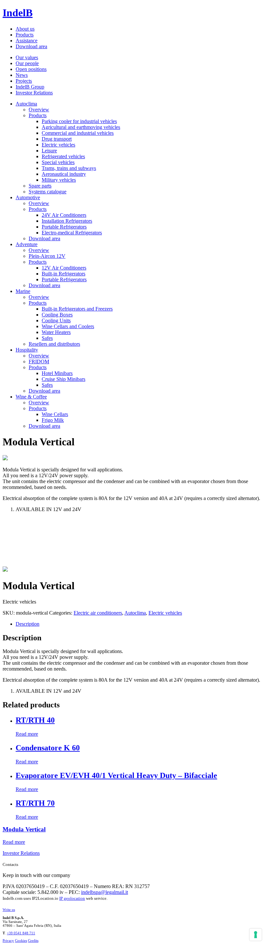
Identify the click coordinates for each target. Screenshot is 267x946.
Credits (33, 940)
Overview (39, 109)
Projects (24, 81)
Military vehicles (59, 180)
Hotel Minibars (57, 373)
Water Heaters (56, 332)
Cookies (21, 940)
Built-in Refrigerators (63, 273)
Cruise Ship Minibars (63, 379)
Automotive (28, 197)
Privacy (8, 940)
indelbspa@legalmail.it (104, 892)
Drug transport (57, 139)
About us (25, 29)
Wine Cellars (55, 414)
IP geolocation (72, 898)
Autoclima (26, 103)
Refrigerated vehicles (63, 156)
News (22, 75)
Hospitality (27, 350)
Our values (27, 57)
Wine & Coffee (31, 396)
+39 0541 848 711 (21, 933)
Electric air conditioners (98, 613)
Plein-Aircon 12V (47, 256)
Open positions (31, 69)
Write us (9, 909)
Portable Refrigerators (64, 227)
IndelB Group (30, 87)
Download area (31, 46)
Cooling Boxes (57, 314)
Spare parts (40, 185)
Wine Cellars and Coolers (68, 326)
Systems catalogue (47, 191)
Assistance (26, 40)
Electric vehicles (58, 144)
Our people (27, 63)
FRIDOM (39, 361)
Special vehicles (58, 162)
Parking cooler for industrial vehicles (79, 121)
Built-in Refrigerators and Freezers (77, 309)
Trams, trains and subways (69, 168)
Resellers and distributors (54, 344)
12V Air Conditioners (64, 268)
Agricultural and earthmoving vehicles (81, 127)
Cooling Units (56, 320)
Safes (47, 338)
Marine (23, 291)
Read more (27, 734)
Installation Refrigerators (67, 221)
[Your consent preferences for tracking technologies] (255, 934)
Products (25, 34)
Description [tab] (27, 624)
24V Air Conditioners (64, 215)
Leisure (49, 150)
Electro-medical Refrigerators (72, 232)
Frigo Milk (53, 420)
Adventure (26, 244)
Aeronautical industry (64, 174)
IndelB (18, 13)
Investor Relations (34, 92)
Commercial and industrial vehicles (78, 133)
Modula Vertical (24, 829)
